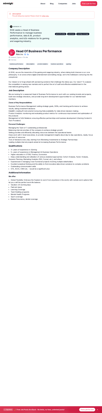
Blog (51, 4)
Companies (62, 4)
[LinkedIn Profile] (28, 54)
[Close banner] (97, 409)
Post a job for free (87, 409)
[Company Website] (25, 54)
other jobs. (45, 16)
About (42, 4)
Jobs (74, 4)
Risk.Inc (19, 54)
